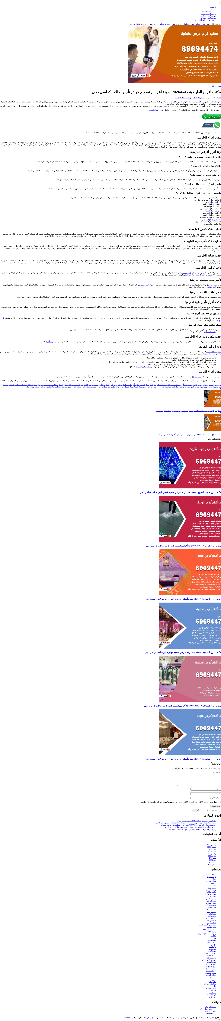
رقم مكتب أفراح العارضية (178, 387)
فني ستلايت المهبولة (208, 18)
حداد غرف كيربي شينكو (207, 925)
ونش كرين (212, 997)
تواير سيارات (211, 912)
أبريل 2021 (212, 862)
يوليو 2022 (212, 858)
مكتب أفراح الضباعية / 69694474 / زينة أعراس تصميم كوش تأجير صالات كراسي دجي (182, 706)
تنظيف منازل (211, 909)
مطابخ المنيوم (211, 975)
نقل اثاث (213, 990)
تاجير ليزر (66, 385)
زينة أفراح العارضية (160, 387)
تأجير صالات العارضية (161, 385)
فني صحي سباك (210, 953)
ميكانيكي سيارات (209, 984)
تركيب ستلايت (211, 894)
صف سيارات (141, 387)
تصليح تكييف (211, 901)
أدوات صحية (211, 877)
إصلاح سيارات (211, 881)
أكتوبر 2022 (212, 856)
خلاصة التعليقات (210, 1011)
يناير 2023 (212, 849)
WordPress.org (211, 1013)
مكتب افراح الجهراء (211, 211)
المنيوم (213, 883)
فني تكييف (212, 949)
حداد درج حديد (211, 918)
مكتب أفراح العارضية (73, 387)
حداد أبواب (212, 914)
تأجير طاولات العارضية (144, 385)
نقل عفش (212, 993)
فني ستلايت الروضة (208, 14)
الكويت (203, 1017)
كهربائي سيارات (210, 969)
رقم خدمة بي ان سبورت (207, 934)
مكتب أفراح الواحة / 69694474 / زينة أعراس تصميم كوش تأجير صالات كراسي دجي (183, 546)
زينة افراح (149, 387)
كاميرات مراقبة (210, 964)
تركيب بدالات (211, 892)
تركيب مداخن (211, 899)
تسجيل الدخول (210, 1007)
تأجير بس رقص (215, 385)
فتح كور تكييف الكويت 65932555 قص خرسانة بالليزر (196, 821)
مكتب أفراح (216, 86)
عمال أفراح (124, 387)
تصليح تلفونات (211, 903)
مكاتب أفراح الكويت (143, 367)
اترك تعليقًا (179, 98)
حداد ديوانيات (211, 920)
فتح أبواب (212, 944)
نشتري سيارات (210, 988)
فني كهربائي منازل (209, 960)
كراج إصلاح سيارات (209, 966)
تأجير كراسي (186, 273)
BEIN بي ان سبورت (208, 874)
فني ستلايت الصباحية (208, 16)
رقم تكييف (212, 931)
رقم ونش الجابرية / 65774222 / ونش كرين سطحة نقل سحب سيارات (190, 829)
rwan (219, 98)
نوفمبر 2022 (211, 854)
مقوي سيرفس (210, 977)
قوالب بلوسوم (149, 1017)
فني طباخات (211, 955)
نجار (214, 986)
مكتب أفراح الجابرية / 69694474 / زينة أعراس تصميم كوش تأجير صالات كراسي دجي (183, 652)
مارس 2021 (211, 864)
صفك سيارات (132, 387)
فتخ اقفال (212, 947)
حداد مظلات (211, 927)
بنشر (214, 885)
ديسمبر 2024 (211, 845)
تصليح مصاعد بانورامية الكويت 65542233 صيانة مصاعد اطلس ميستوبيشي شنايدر (185, 823)
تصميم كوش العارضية (38, 385)
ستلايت (213, 936)
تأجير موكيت (211, 287)
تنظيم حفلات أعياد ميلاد (21, 385)
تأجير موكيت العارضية (78, 385)
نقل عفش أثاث (210, 995)
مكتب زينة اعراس (32, 387)
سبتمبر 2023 (211, 847)
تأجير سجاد (145, 285)
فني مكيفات (211, 962)
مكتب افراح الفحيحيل (210, 220)
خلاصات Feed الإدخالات (207, 1009)
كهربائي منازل (211, 971)
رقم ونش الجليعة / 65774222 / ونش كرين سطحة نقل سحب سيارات (190, 827)
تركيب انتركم (211, 890)
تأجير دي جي (205, 385)
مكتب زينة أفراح (45, 387)
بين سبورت (212, 888)
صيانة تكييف (211, 940)
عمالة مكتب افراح (113, 387)
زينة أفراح (49, 342)
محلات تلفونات (210, 973)
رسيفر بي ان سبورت (208, 929)
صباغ (214, 938)
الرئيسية (213, 7)
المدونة (213, 9)
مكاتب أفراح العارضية (98, 387)
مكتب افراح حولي (212, 202)
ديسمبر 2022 (211, 851)
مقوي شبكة (211, 979)
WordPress (127, 1017)
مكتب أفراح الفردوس (155, 110)
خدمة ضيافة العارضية (196, 387)
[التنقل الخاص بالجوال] (220, 1)
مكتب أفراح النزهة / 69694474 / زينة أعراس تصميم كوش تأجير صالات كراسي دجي (183, 599)
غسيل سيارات (211, 942)
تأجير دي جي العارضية (192, 385)
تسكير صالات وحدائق (55, 385)
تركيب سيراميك (210, 896)
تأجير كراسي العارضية (110, 385)
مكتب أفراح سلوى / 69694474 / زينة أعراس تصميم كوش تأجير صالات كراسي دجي (183, 759)
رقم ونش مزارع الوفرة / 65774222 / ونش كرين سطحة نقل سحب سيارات (188, 825)
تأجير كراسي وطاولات (197, 275)
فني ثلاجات (212, 951)
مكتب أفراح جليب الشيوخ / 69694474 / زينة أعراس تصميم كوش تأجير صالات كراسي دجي (180, 492)
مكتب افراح (196, 377)
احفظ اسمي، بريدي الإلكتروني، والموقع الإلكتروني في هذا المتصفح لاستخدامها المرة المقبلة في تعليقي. (179, 802)
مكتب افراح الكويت (213, 352)
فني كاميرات (211, 958)
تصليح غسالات (211, 905)
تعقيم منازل (211, 907)
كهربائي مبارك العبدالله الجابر (205, 20)
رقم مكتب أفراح (210, 332)
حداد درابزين (211, 916)
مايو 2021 (212, 860)
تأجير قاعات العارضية (127, 385)
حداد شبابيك (211, 923)
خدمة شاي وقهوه (210, 387)
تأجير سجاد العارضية (176, 385)
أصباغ (214, 879)
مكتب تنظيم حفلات (58, 387)
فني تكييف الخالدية (209, 11)
